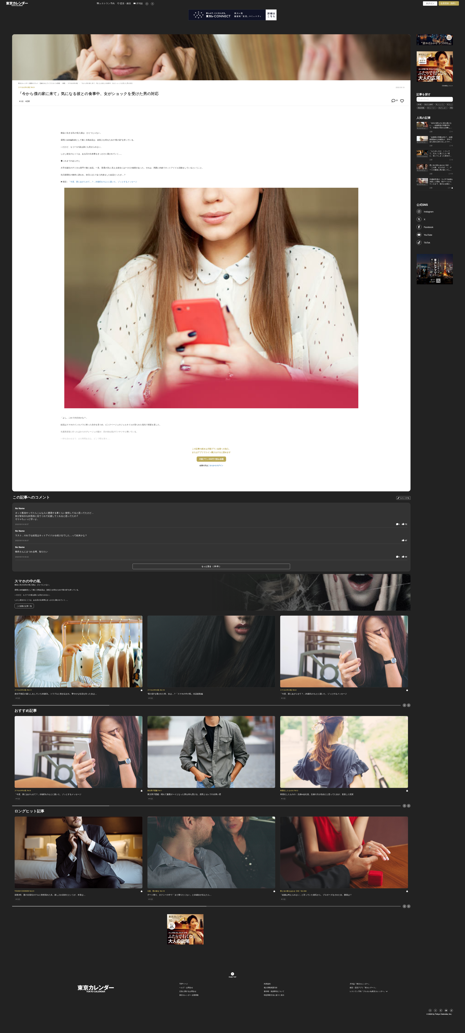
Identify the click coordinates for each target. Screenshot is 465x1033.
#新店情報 (421, 108)
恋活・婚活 (125, 3)
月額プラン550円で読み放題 (211, 459)
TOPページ (183, 984)
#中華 (419, 104)
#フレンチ (450, 104)
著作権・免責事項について (274, 991)
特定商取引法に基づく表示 (274, 995)
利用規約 (267, 984)
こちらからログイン (215, 465)
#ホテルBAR (429, 104)
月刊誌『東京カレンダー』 (360, 984)
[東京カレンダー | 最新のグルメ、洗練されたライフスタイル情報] (51, 4)
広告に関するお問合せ (187, 991)
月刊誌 (139, 3)
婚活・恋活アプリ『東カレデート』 (363, 987)
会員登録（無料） (449, 3)
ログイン (430, 3)
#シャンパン (440, 104)
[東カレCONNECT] (232, 14)
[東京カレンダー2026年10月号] (185, 929)
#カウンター (443, 108)
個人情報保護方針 (270, 987)
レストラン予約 (107, 3)
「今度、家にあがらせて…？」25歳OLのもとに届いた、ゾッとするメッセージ (102, 181)
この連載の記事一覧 (24, 606)
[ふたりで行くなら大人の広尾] (435, 66)
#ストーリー (431, 108)
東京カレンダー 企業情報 (188, 995)
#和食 (452, 108)
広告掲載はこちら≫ (447, 85)
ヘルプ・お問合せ (186, 987)
